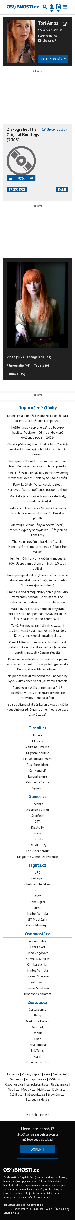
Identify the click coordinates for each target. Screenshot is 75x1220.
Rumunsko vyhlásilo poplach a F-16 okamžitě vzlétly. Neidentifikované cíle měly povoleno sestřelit (37, 692)
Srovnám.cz (56, 1094)
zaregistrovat (45, 1134)
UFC (37, 872)
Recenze (37, 804)
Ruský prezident (38, 764)
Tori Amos (48, 23)
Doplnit (38, 1149)
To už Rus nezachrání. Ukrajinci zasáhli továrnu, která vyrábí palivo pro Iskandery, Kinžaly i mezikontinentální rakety (37, 630)
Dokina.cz (59, 1089)
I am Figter (37, 902)
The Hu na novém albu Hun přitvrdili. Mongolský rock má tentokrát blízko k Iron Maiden (38, 546)
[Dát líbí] (12, 178)
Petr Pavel (37, 947)
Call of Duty (37, 845)
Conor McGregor (37, 925)
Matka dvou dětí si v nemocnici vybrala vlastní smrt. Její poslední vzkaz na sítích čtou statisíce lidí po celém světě (37, 614)
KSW (37, 896)
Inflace (37, 735)
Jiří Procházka (37, 919)
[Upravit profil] (65, 23)
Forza (38, 833)
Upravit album (57, 129)
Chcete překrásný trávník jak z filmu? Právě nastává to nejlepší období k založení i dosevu (38, 449)
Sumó (37, 908)
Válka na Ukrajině (37, 747)
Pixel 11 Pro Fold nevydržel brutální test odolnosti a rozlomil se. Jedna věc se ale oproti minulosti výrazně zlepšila (37, 647)
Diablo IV (37, 827)
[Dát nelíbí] (30, 178)
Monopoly (37, 1027)
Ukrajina (37, 741)
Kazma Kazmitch (38, 958)
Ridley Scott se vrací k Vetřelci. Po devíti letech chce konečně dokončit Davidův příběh (37, 513)
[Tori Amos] (21, 41)
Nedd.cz (13, 1089)
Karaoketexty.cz (37, 1084)
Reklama (8, 1205)
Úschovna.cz (59, 1084)
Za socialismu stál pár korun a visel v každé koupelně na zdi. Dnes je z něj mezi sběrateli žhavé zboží (37, 709)
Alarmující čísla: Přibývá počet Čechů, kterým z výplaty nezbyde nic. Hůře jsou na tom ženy (37, 530)
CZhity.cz (16, 1094)
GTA (37, 821)
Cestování (60, 1074)
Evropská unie (37, 776)
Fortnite (37, 839)
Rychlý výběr (52, 59)
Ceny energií (37, 770)
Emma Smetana (37, 988)
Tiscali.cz (38, 728)
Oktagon (37, 878)
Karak (37, 1056)
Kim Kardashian (37, 964)
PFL (37, 890)
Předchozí (17, 189)
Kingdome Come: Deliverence (37, 857)
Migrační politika (37, 753)
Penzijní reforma (37, 782)
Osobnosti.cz (37, 934)
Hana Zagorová (37, 953)
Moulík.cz (28, 1089)
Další (62, 189)
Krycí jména (37, 1045)
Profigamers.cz (36, 1079)
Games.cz (38, 796)
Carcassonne (37, 1009)
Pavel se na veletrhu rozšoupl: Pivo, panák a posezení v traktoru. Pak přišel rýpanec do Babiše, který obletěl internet (37, 664)
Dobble (37, 1033)
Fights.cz (37, 865)
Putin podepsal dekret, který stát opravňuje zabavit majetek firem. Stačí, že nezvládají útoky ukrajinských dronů (37, 580)
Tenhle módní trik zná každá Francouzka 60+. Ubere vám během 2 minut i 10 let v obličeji (37, 563)
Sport (37, 1074)
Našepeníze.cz (35, 1094)
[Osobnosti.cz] (23, 7)
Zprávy (26, 1074)
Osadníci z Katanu (37, 1021)
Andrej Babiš (37, 941)
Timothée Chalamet (37, 994)
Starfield (37, 815)
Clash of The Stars (37, 884)
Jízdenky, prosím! (37, 1062)
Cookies (20, 1205)
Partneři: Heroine (37, 1115)
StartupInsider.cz (37, 1099)
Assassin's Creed (37, 810)
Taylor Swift (37, 982)
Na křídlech (37, 1050)
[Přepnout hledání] (45, 7)
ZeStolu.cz (56, 1079)
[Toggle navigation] (65, 7)
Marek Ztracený (38, 976)
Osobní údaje (35, 1205)
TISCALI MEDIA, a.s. (41, 1209)
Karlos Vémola (37, 913)
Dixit (37, 1039)
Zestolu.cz (37, 1002)
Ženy (47, 1074)
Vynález (37, 788)
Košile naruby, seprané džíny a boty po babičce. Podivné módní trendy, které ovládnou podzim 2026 (37, 432)
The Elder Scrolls (38, 851)
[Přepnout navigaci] (51, 7)
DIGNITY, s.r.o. (11, 1213)
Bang (37, 1015)
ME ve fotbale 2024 (37, 759)
